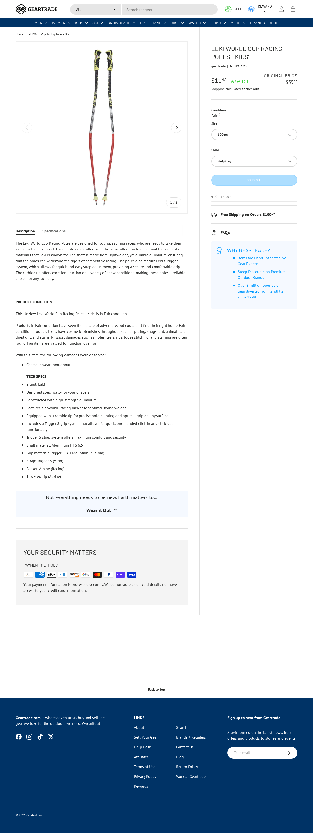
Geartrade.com (35, 815)
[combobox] (144, 9)
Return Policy (187, 766)
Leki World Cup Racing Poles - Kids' (49, 34)
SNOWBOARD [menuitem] (119, 22)
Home (19, 34)
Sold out (254, 180)
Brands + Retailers (191, 737)
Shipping (218, 89)
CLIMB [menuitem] (215, 22)
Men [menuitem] (39, 22)
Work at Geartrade (191, 776)
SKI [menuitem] (95, 22)
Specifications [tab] (54, 230)
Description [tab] (25, 230)
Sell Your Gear (146, 737)
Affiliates (141, 756)
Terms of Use (144, 766)
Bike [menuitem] (175, 22)
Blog (180, 756)
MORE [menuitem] (236, 22)
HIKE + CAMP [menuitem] (150, 22)
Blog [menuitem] (273, 22)
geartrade (218, 66)
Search (181, 727)
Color (215, 150)
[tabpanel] (102, 359)
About (139, 727)
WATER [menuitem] (195, 22)
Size (214, 123)
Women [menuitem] (59, 22)
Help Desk (142, 747)
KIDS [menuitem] (79, 22)
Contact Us (185, 747)
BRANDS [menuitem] (257, 22)
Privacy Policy (145, 776)
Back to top (156, 689)
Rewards (141, 786)
